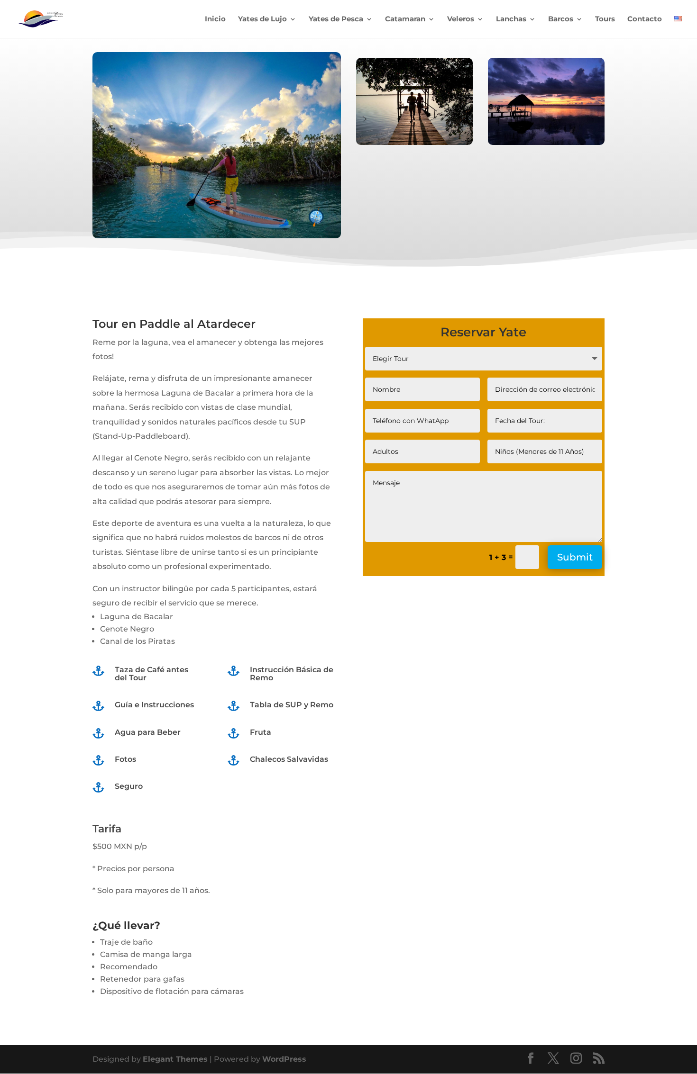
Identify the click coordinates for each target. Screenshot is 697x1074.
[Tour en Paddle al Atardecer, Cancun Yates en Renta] (216, 235)
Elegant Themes (175, 1059)
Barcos (560, 19)
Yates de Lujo (262, 19)
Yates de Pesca (336, 19)
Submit (575, 557)
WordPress (284, 1059)
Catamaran (405, 19)
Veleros (460, 19)
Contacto (644, 19)
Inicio (215, 19)
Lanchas (511, 19)
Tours (605, 19)
